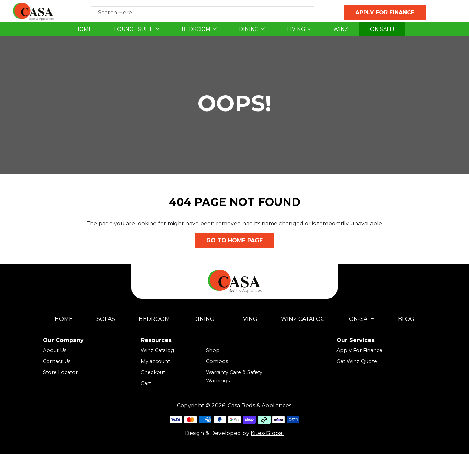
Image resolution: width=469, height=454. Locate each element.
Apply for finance (384, 12)
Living (296, 29)
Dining (249, 29)
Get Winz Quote (356, 361)
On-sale (361, 319)
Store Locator (60, 372)
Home (83, 29)
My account (155, 361)
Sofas (105, 319)
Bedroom (196, 29)
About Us (54, 350)
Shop (213, 350)
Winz (340, 29)
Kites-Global (267, 433)
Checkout (153, 372)
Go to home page (234, 240)
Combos (217, 361)
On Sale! (382, 29)
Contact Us (56, 361)
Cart (146, 383)
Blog (406, 319)
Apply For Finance (359, 350)
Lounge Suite (133, 29)
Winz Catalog (303, 319)
